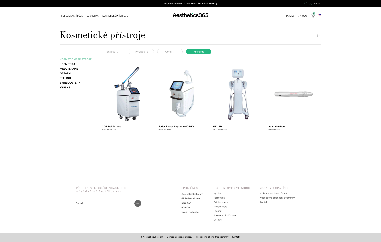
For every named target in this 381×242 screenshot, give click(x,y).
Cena (168, 51)
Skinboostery (70, 83)
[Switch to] (319, 15)
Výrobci (302, 15)
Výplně (65, 87)
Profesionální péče (71, 15)
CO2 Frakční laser (112, 126)
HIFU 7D (217, 126)
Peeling (65, 78)
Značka (111, 51)
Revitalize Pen (276, 126)
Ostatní (65, 73)
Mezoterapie (69, 68)
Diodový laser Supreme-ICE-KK (175, 126)
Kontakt (317, 3)
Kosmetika (92, 15)
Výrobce (139, 51)
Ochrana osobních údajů (273, 193)
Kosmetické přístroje (115, 15)
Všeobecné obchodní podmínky (277, 197)
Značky (290, 15)
